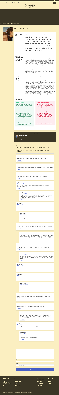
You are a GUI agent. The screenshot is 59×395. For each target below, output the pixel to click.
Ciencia (11, 2)
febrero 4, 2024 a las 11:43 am (24, 284)
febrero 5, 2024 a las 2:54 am (20, 324)
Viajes (27, 2)
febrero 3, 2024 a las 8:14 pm (20, 265)
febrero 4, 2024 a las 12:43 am (21, 275)
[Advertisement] (29, 15)
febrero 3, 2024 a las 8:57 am (20, 204)
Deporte (23, 2)
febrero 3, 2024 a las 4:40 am (21, 174)
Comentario (18, 347)
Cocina (19, 2)
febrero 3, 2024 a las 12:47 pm (24, 193)
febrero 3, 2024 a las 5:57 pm (23, 214)
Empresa (15, 2)
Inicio (4, 2)
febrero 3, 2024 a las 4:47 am (21, 183)
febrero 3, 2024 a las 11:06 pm (24, 254)
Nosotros (17, 381)
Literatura (7, 2)
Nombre (17, 359)
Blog (15, 383)
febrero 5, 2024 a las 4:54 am (23, 333)
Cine (30, 2)
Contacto (17, 385)
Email (17, 363)
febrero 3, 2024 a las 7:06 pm (20, 245)
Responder (19, 160)
